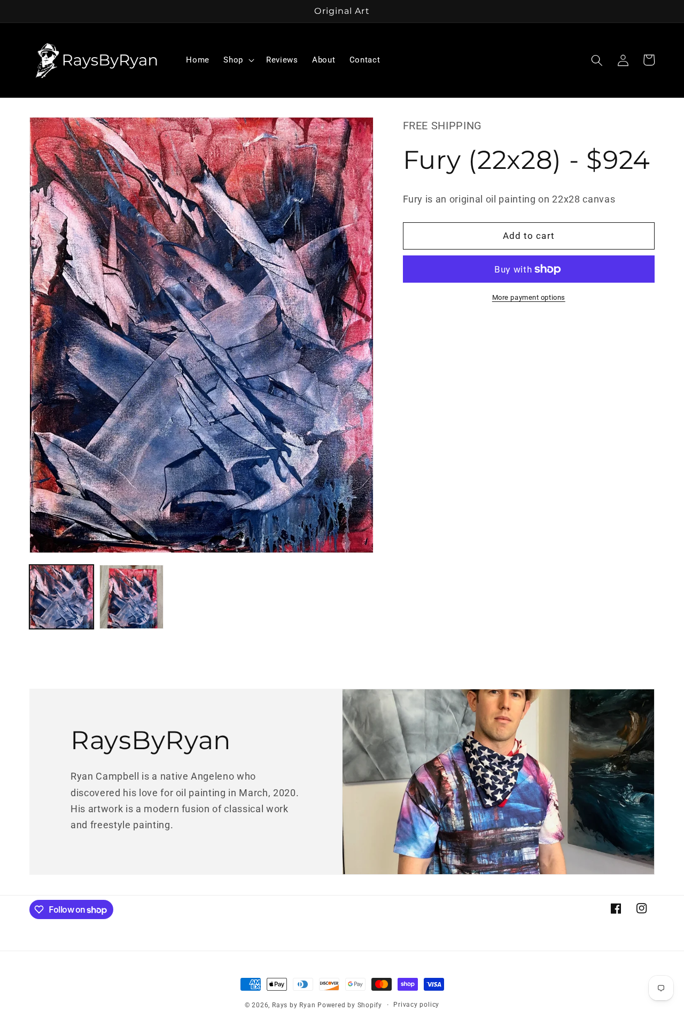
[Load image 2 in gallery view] (131, 597)
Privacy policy (416, 1004)
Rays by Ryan (293, 1005)
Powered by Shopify (349, 1005)
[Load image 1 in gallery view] (61, 597)
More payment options (528, 297)
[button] (237, 60)
